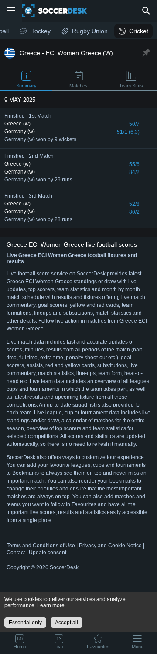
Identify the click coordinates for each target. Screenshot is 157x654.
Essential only (25, 622)
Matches (78, 85)
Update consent (47, 553)
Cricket (138, 31)
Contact (16, 553)
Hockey (40, 31)
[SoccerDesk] (59, 11)
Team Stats (131, 85)
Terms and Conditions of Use (41, 546)
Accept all (66, 622)
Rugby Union (90, 31)
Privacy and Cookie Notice (110, 546)
